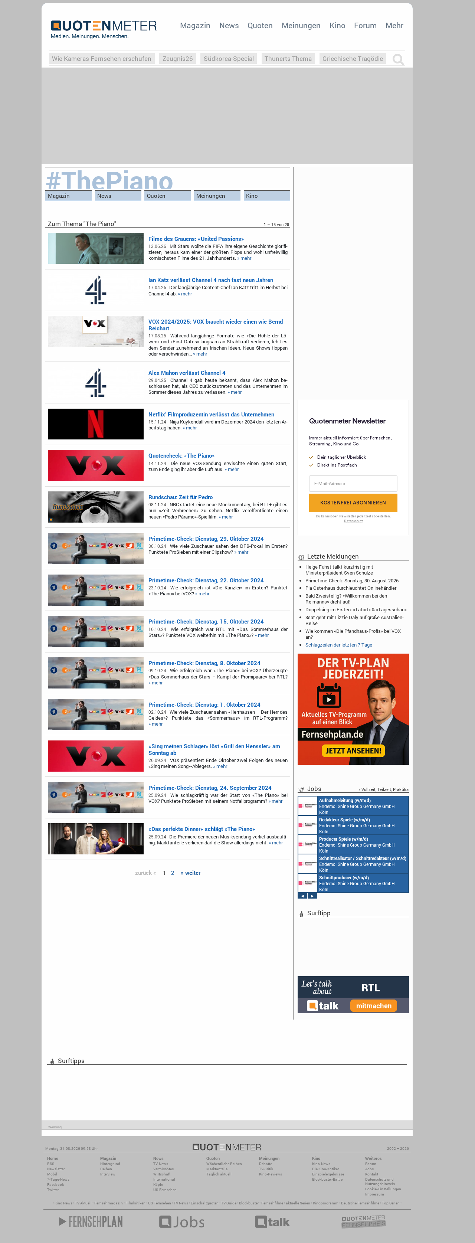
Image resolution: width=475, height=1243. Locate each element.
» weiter (190, 872)
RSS (50, 1163)
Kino (337, 25)
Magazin (195, 25)
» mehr (244, 258)
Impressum (374, 1194)
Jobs (369, 1169)
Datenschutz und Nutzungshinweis (380, 1181)
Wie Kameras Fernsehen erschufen (101, 58)
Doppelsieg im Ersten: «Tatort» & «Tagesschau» (356, 609)
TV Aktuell (83, 1203)
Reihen (106, 1169)
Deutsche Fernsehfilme (360, 1203)
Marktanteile (216, 1169)
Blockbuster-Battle (327, 1179)
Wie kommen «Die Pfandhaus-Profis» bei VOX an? (353, 634)
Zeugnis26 (178, 58)
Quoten (260, 25)
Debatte (265, 1163)
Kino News (63, 1203)
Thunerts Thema (288, 58)
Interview (107, 1174)
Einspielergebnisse (328, 1174)
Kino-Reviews (270, 1174)
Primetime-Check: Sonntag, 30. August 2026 (352, 580)
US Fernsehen (159, 1203)
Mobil (52, 1174)
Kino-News (321, 1163)
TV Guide (228, 1203)
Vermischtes (163, 1169)
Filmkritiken (135, 1203)
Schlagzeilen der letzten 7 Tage (338, 644)
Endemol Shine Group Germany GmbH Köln (357, 806)
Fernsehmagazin (108, 1203)
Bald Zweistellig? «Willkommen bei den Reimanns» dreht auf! (346, 598)
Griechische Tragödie (352, 58)
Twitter (53, 1189)
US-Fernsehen (165, 1189)
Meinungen (301, 25)
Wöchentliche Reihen (224, 1163)
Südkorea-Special (229, 58)
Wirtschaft (161, 1174)
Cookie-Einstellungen (383, 1189)
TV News (181, 1203)
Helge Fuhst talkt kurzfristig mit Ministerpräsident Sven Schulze (339, 569)
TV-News (160, 1163)
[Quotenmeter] (103, 29)
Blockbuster (249, 1203)
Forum (365, 25)
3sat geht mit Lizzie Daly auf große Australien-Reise (354, 620)
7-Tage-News (58, 1179)
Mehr (394, 25)
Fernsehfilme (272, 1203)
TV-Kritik (266, 1169)
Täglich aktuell (219, 1174)
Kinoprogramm (325, 1203)
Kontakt (371, 1174)
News (229, 25)
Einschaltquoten (205, 1203)
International (164, 1179)
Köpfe (158, 1184)
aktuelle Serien (298, 1203)
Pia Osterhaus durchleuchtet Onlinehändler (350, 588)
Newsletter (56, 1169)
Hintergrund (110, 1163)
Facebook (55, 1184)
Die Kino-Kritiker (325, 1169)
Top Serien (391, 1203)
